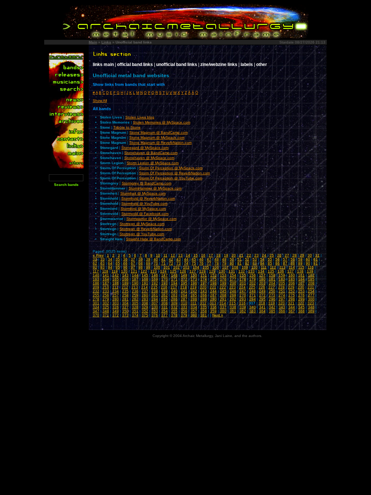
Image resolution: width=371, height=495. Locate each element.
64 (110, 263)
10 (158, 255)
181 (272, 279)
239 (164, 291)
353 (154, 311)
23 (256, 255)
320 (281, 303)
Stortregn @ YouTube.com (142, 234)
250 (272, 291)
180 (262, 279)
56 (277, 259)
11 (165, 255)
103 (186, 267)
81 (239, 263)
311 (194, 303)
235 (125, 291)
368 (301, 311)
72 (171, 263)
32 (95, 259)
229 (291, 287)
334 (194, 307)
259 (135, 295)
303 (115, 303)
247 (242, 291)
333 (184, 307)
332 (174, 307)
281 (125, 299)
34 (110, 259)
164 (106, 279)
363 (252, 311)
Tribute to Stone (127, 127)
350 (125, 311)
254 (311, 291)
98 (140, 267)
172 (184, 279)
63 (102, 263)
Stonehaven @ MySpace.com (149, 158)
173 (194, 279)
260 (145, 295)
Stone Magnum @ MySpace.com (156, 138)
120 (124, 271)
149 (184, 275)
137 (290, 271)
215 (154, 287)
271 (252, 295)
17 (211, 255)
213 (135, 287)
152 (213, 275)
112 (273, 267)
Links (106, 42)
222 (223, 287)
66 (125, 263)
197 (203, 283)
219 (193, 287)
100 (157, 267)
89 (300, 263)
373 (125, 315)
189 (125, 283)
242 (194, 291)
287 (184, 299)
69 (148, 263)
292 (233, 299)
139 (310, 271)
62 (95, 263)
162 (311, 275)
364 (262, 311)
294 (252, 299)
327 (125, 307)
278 (96, 299)
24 (264, 255)
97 (133, 267)
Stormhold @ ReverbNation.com (148, 198)
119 (115, 271)
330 (154, 307)
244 (213, 291)
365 (272, 311)
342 (272, 307)
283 (145, 299)
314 (223, 303)
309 (174, 303)
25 (272, 255)
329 (145, 307)
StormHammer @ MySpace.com (155, 188)
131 (232, 271)
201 (242, 283)
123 (153, 271)
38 (140, 259)
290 (213, 299)
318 (262, 303)
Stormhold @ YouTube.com (144, 203)
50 (232, 259)
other (261, 64)
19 (226, 255)
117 (96, 271)
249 (262, 291)
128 (202, 271)
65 (118, 263)
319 (271, 303)
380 (194, 315)
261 (154, 295)
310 (184, 303)
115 (301, 267)
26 (279, 255)
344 (291, 307)
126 (183, 271)
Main (93, 42)
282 (135, 299)
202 (252, 283)
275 (291, 295)
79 (224, 263)
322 (301, 303)
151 (203, 275)
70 (156, 263)
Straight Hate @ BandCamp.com (153, 239)
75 (194, 263)
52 (247, 259)
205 (282, 283)
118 (105, 271)
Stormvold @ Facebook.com (144, 214)
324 (96, 307)
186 (96, 283)
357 (194, 311)
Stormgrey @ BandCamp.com (146, 183)
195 (184, 283)
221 (213, 287)
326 (115, 307)
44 (186, 259)
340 (252, 307)
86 (277, 263)
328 (135, 307)
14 (188, 255)
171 (174, 279)
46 (201, 259)
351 (135, 311)
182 (282, 279)
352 (145, 311)
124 (163, 271)
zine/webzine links (218, 64)
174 (203, 279)
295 (262, 299)
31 (317, 255)
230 (301, 287)
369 (311, 311)
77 (209, 263)
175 (213, 279)
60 (308, 259)
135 (271, 271)
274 (282, 295)
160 (291, 275)
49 (224, 259)
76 (201, 263)
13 (180, 255)
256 (106, 295)
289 (203, 299)
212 (125, 287)
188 (115, 283)
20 (234, 255)
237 (145, 291)
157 (262, 275)
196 (194, 283)
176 (223, 279)
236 (135, 291)
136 (281, 271)
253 (301, 291)
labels (247, 64)
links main (103, 64)
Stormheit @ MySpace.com (143, 193)
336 (213, 307)
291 (223, 299)
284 (154, 299)
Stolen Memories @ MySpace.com (161, 122)
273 (272, 295)
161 (301, 275)
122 (144, 271)
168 (145, 279)
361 (233, 311)
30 (310, 255)
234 (115, 291)
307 (154, 303)
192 (154, 283)
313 (213, 303)
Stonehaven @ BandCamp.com (151, 153)
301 (96, 303)
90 (308, 263)
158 (272, 275)
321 (291, 303)
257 (115, 295)
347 (96, 311)
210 (106, 287)
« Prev (98, 255)
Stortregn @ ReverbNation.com (146, 229)
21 (241, 255)
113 (282, 267)
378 (174, 315)
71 (163, 263)
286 (174, 299)
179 (252, 279)
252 (291, 291)
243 (203, 291)
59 (300, 259)
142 (115, 275)
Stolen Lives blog (139, 117)
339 (242, 307)
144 (135, 275)
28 (294, 255)
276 (301, 295)
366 (282, 311)
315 (232, 303)
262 (164, 295)
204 (272, 283)
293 (242, 299)
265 (194, 295)
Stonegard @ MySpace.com (144, 148)
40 (156, 259)
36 (125, 259)
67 (133, 263)
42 (171, 259)
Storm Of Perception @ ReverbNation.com (174, 173)
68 (140, 263)
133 (251, 271)
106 (215, 267)
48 (216, 259)
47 (209, 259)
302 (106, 303)
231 (311, 287)
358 (203, 311)
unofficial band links (176, 64)
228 (281, 287)
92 (95, 267)
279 (106, 299)
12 (173, 255)
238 (154, 291)
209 (96, 287)
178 (242, 279)
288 (194, 299)
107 (225, 267)
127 (192, 271)
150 (194, 275)
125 (173, 271)
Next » (217, 315)
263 (174, 295)
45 (194, 259)
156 (252, 275)
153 (223, 275)
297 (282, 299)
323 (311, 303)
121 (134, 271)
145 (145, 275)
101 (166, 267)
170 (164, 279)
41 (163, 259)
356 (184, 311)
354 (164, 311)
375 (145, 315)
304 (125, 303)
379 (184, 315)
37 (133, 259)
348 (106, 311)
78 (216, 263)
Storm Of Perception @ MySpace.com (171, 168)
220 (203, 287)
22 (249, 255)
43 (178, 259)
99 (148, 267)
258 (125, 295)
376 (154, 315)
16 (203, 255)
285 (164, 299)
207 (301, 283)
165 (115, 279)
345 (301, 307)
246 (233, 291)
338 (233, 307)
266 (203, 295)
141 (106, 275)
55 (270, 259)
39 (148, 259)
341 (262, 307)
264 (184, 295)
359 (213, 311)
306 (145, 303)
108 (235, 267)
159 (282, 275)
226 (262, 287)
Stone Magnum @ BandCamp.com (158, 132)
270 (242, 295)
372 (115, 315)
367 (291, 311)
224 (242, 287)
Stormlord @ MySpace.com (143, 209)
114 (292, 267)
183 (291, 279)
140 (96, 275)
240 (174, 291)
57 (285, 259)
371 (106, 315)
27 (287, 255)
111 (264, 267)
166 (125, 279)
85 (270, 263)
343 (282, 307)
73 (178, 263)
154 (233, 275)
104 (196, 267)
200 (233, 283)
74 (186, 263)
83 (255, 263)
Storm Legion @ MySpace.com (153, 163)
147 (164, 275)
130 (222, 271)
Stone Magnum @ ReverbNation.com (160, 143)
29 (302, 255)
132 (241, 271)
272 (262, 295)
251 (282, 291)
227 (271, 287)
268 (223, 295)
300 (311, 299)
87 (285, 263)
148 (174, 275)
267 (213, 295)
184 (301, 279)
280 (115, 299)
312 (203, 303)
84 (262, 263)
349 (115, 311)
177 (233, 279)
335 (203, 307)
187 (106, 283)
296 (272, 299)
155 (242, 275)
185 (311, 279)
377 (164, 315)
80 (232, 263)
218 (183, 287)
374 (135, 315)
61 (315, 259)
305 (135, 303)
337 (223, 307)
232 (96, 291)
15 (195, 255)
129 (212, 271)
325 (106, 307)
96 (125, 267)
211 (115, 287)
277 (311, 295)
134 (261, 271)
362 (242, 311)
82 (247, 263)
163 (96, 279)
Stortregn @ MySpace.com (142, 224)
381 (203, 315)
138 (300, 271)
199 (223, 283)
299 (301, 299)
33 (102, 259)
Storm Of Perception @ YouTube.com (170, 178)
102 (176, 267)
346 (311, 307)
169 (154, 279)
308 (164, 303)
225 (252, 287)
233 (106, 291)
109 (245, 267)
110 (254, 267)
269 (233, 295)
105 (206, 267)
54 (262, 259)
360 (223, 311)
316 (242, 303)
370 (96, 315)
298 (291, 299)
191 (145, 283)
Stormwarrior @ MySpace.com (151, 219)
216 (164, 287)
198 (213, 283)
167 (135, 279)
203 (262, 283)
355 (174, 311)
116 (311, 267)
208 (311, 283)
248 (252, 291)
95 (118, 267)
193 (164, 283)
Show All (100, 101)
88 (293, 263)
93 (102, 267)
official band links (135, 64)
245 (223, 291)
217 (174, 287)
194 (174, 283)
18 (218, 255)
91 (315, 263)
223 (232, 287)
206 (291, 283)
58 (293, 259)
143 (125, 275)
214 (144, 287)
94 (110, 267)
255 (96, 295)
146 (154, 275)
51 (239, 259)
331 (164, 307)
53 (255, 259)
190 (135, 283)
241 (184, 291)
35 (118, 259)
